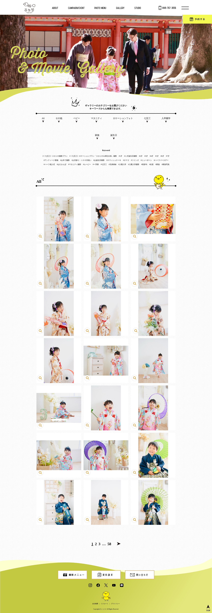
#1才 (120, 156)
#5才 (157, 156)
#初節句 (144, 164)
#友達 (151, 164)
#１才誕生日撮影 (130, 156)
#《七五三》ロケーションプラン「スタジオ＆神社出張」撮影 (93, 156)
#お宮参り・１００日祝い (81, 160)
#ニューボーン (146, 160)
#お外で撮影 (65, 160)
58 (109, 544)
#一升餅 (96, 164)
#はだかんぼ (61, 164)
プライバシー (115, 604)
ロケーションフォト (123, 118)
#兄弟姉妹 (112, 164)
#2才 (140, 156)
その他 (59, 118)
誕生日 (113, 135)
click (58, 219)
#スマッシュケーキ (113, 160)
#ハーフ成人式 (49, 164)
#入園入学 (122, 164)
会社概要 (95, 604)
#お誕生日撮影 (99, 160)
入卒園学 (166, 118)
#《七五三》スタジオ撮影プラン (55, 156)
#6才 (162, 156)
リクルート (104, 604)
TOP (4, 18)
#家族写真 (165, 164)
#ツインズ (135, 160)
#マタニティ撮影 (74, 164)
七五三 (147, 118)
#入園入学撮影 (133, 164)
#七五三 (104, 164)
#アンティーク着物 (51, 160)
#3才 (146, 156)
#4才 (151, 156)
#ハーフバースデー (161, 160)
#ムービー (87, 164)
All (43, 118)
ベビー (76, 118)
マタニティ (96, 118)
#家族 (157, 164)
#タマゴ (126, 160)
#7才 (167, 156)
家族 (97, 135)
